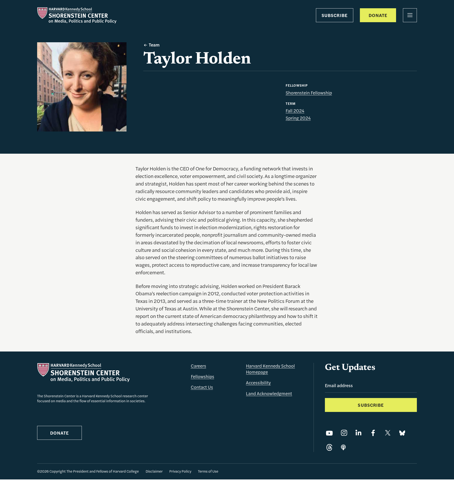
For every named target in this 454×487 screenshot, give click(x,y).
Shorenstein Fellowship (309, 92)
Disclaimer (154, 471)
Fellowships (202, 376)
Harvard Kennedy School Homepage (270, 369)
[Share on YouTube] (329, 433)
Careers (198, 366)
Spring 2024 (298, 118)
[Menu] (410, 15)
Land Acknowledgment (269, 393)
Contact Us (202, 387)
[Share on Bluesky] (402, 433)
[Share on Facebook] (373, 433)
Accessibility (258, 382)
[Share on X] (387, 433)
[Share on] (343, 447)
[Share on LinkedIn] (358, 433)
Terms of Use (208, 471)
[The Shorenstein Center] (77, 15)
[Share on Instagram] (344, 433)
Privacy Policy (180, 471)
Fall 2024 (295, 110)
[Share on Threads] (329, 447)
